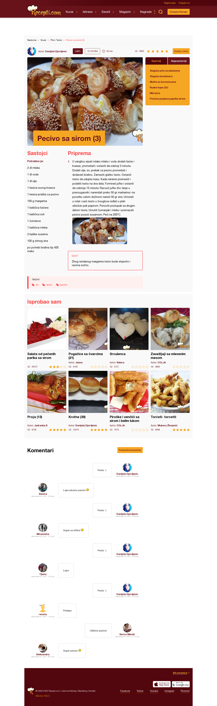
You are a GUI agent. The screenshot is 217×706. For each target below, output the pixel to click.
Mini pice (155, 93)
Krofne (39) (87, 401)
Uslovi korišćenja (68, 691)
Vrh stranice (180, 672)
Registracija (170, 3)
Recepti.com (44, 10)
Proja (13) (46, 401)
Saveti (106, 11)
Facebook (125, 691)
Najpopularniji (179, 60)
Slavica (43, 493)
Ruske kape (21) (159, 87)
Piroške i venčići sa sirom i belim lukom (129, 401)
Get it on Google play (181, 684)
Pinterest (185, 691)
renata (43, 614)
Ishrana (87, 11)
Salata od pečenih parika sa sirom (46, 338)
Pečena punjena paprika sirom (167, 98)
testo (49, 284)
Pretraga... (160, 12)
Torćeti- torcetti (170, 401)
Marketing (82, 691)
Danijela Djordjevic (56, 51)
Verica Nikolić (127, 634)
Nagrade (146, 11)
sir (37, 284)
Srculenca (129, 338)
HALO (47, 695)
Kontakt (92, 691)
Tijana (42, 574)
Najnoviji (156, 60)
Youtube (154, 691)
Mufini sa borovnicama (163, 81)
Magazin (125, 11)
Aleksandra (42, 654)
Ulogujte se (184, 3)
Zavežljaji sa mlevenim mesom (170, 338)
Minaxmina (43, 534)
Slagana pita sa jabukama (165, 70)
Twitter (140, 691)
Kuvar (70, 11)
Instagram (169, 691)
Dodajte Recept (178, 11)
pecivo (63, 284)
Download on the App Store (162, 684)
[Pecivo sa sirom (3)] (103, 231)
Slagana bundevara (161, 76)
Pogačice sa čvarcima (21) (87, 338)
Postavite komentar (130, 450)
